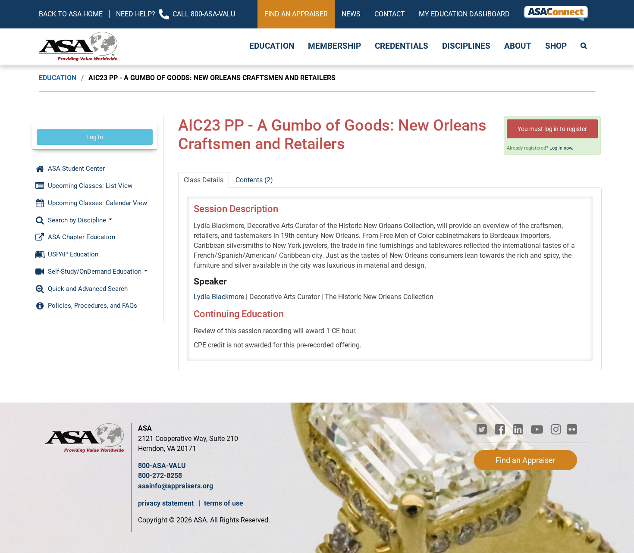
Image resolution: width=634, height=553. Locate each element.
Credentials (401, 46)
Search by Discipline (77, 220)
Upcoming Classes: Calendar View (96, 203)
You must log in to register (552, 128)
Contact (389, 14)
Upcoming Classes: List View (89, 186)
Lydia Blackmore (219, 297)
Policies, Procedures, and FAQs (91, 305)
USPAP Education (72, 254)
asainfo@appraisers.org (175, 486)
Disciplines (466, 46)
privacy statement (166, 503)
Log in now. (561, 148)
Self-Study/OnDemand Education (94, 271)
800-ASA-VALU (162, 466)
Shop (556, 46)
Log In (94, 137)
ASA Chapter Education (80, 237)
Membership (334, 46)
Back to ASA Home (71, 14)
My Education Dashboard (464, 14)
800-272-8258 (160, 476)
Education (271, 46)
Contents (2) (254, 180)
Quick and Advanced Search (87, 289)
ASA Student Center (75, 168)
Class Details (203, 180)
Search (584, 46)
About (517, 46)
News (351, 14)
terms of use (223, 503)
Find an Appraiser (296, 14)
